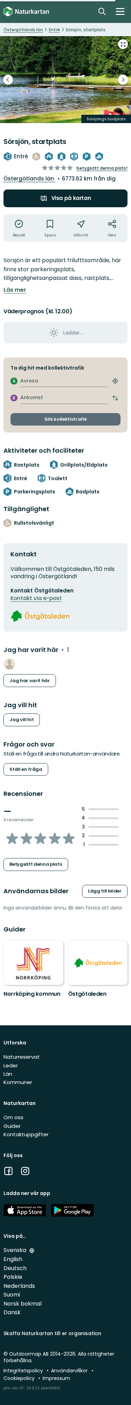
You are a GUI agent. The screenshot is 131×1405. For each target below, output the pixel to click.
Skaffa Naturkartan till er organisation (52, 1333)
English (12, 1259)
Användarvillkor (70, 1370)
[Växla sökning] (102, 11)
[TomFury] (9, 664)
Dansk (12, 1312)
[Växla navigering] (120, 11)
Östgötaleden (87, 994)
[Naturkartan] (26, 12)
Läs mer (14, 290)
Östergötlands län (29, 178)
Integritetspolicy (23, 1370)
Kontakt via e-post (36, 598)
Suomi (11, 1295)
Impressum (56, 1378)
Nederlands (19, 1286)
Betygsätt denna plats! (102, 168)
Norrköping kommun (31, 994)
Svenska (15, 1250)
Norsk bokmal (22, 1304)
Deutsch (15, 1268)
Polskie (12, 1277)
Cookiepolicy (19, 1378)
